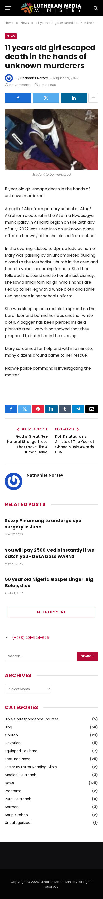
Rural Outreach (18, 798)
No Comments (21, 85)
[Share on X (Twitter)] (46, 98)
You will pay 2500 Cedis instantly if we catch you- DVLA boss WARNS (49, 553)
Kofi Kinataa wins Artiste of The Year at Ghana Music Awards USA (74, 444)
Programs (13, 790)
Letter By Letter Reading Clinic (31, 766)
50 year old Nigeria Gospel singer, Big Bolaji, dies (49, 582)
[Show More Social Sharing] (93, 98)
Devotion (13, 742)
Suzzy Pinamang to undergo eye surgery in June (43, 523)
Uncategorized (17, 822)
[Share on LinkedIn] (74, 98)
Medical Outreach (20, 774)
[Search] (95, 8)
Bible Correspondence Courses (32, 719)
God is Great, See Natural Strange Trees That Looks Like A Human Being (27, 444)
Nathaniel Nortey (34, 78)
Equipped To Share (21, 750)
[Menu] (8, 8)
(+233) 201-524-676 (30, 637)
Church (11, 735)
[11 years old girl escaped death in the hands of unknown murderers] (51, 139)
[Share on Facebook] (18, 98)
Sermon (12, 806)
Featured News (18, 758)
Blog (8, 727)
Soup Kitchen (16, 814)
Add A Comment (51, 612)
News (11, 36)
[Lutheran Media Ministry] (51, 8)
